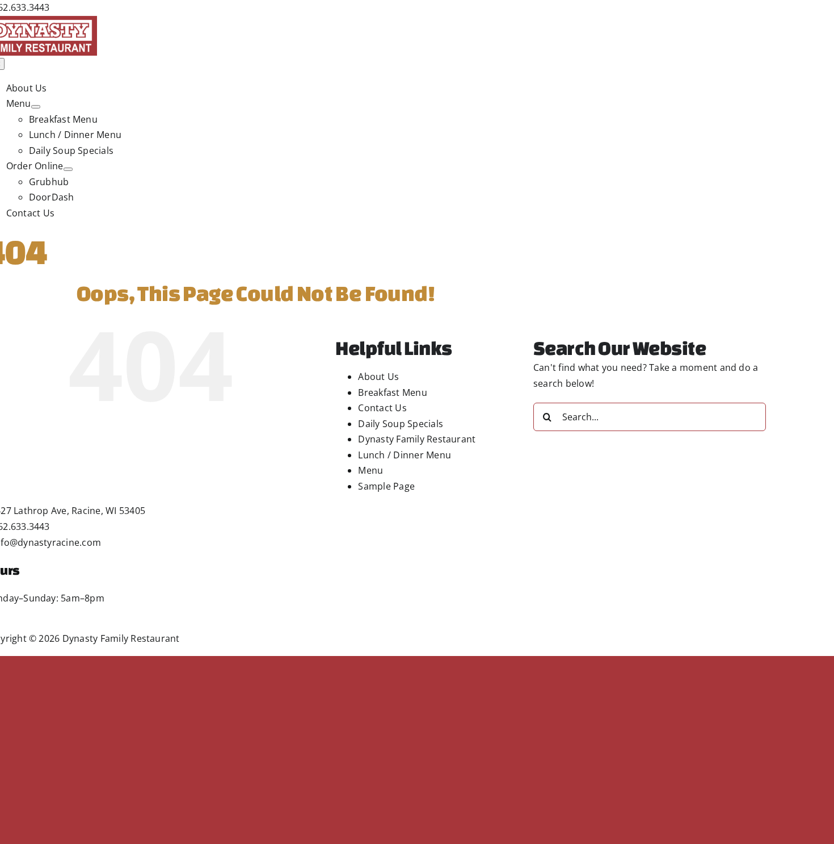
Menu (370, 470)
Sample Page (386, 486)
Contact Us (382, 408)
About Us (378, 376)
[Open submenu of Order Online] (68, 169)
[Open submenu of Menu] (35, 106)
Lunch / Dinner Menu (404, 455)
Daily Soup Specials (400, 423)
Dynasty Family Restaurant (416, 439)
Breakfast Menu (392, 392)
